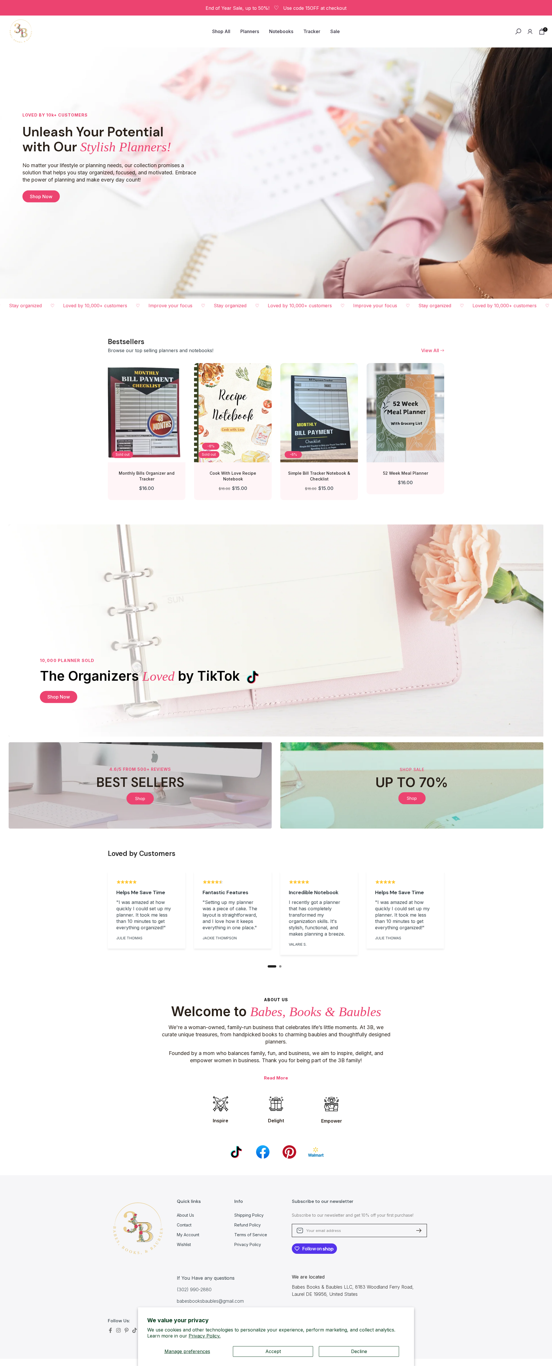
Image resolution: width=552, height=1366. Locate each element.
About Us (185, 1215)
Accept (273, 1351)
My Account (188, 1234)
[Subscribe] (416, 1230)
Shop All (221, 31)
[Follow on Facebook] (110, 1330)
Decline (359, 1351)
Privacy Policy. (205, 1336)
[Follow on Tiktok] (134, 1330)
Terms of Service (250, 1234)
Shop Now (41, 196)
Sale (335, 31)
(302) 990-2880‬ (194, 1289)
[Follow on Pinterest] (126, 1330)
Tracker (311, 31)
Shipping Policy (249, 1215)
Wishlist (184, 1244)
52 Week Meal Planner (405, 473)
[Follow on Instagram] (118, 1330)
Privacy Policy (247, 1244)
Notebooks (281, 31)
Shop (140, 798)
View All (430, 350)
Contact (184, 1224)
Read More (276, 1078)
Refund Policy (247, 1224)
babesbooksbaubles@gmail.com (210, 1301)
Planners (249, 31)
